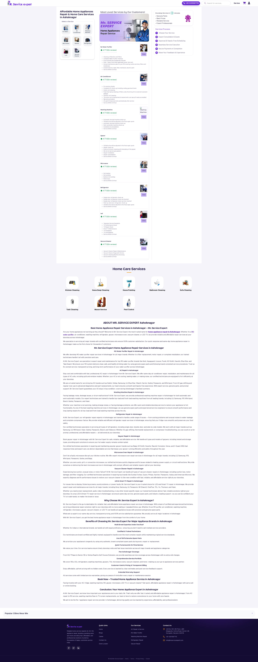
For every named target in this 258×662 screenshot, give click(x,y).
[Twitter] (73, 648)
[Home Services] (19, 3)
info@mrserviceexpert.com (174, 640)
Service (237, 3)
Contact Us (102, 640)
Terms (132, 659)
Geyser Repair (135, 644)
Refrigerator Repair (137, 640)
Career (101, 636)
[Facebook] (69, 648)
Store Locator (103, 644)
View (144, 54)
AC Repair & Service (137, 629)
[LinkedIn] (78, 648)
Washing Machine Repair (139, 636)
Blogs (101, 633)
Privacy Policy (140, 659)
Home (101, 629)
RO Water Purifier (136, 633)
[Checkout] (244, 3)
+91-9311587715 (192, 3)
